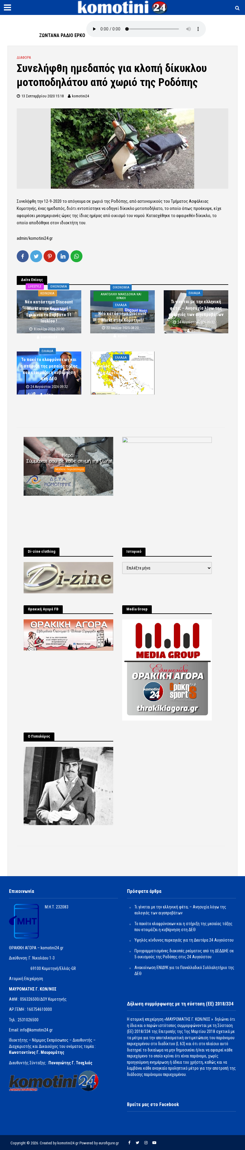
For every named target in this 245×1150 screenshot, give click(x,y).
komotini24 (80, 96)
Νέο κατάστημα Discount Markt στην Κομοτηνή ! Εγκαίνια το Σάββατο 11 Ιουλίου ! (49, 311)
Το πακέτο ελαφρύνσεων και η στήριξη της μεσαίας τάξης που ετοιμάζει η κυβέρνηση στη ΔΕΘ (49, 369)
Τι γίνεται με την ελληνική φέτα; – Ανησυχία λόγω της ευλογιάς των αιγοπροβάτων (196, 308)
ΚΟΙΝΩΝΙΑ (47, 293)
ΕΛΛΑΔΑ (121, 305)
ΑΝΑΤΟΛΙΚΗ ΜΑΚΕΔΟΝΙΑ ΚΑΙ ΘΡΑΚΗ (121, 296)
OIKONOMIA (58, 286)
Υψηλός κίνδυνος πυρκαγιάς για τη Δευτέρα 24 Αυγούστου (122, 369)
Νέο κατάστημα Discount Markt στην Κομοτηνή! (122, 317)
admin (122, 336)
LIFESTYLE (35, 286)
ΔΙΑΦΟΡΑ (24, 57)
